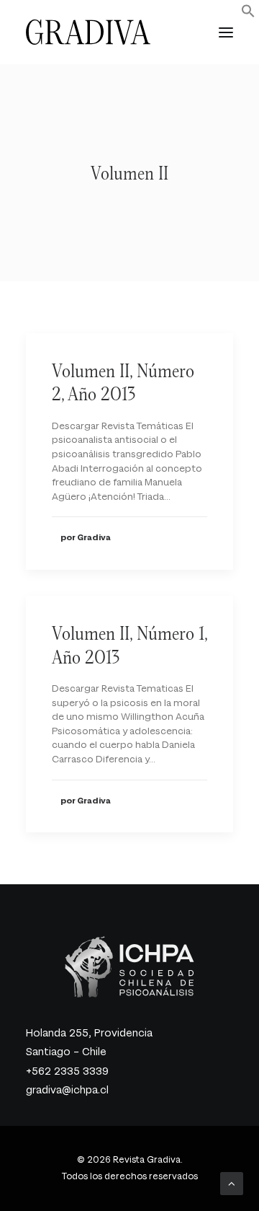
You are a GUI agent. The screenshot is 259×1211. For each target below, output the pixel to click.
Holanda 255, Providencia (89, 1033)
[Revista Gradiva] (88, 32)
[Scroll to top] (231, 1182)
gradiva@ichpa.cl (67, 1090)
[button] (248, 15)
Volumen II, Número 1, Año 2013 (129, 644)
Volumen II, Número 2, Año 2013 (123, 382)
